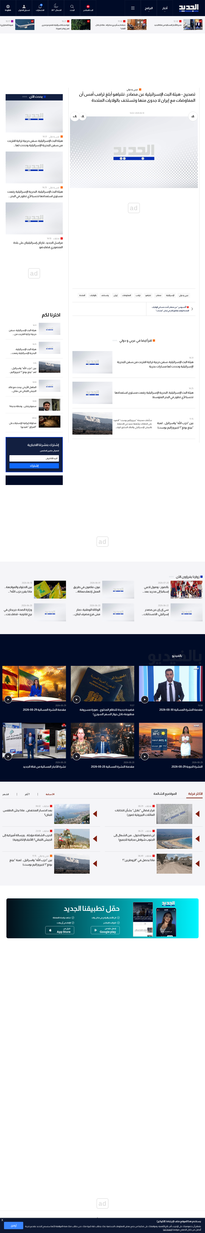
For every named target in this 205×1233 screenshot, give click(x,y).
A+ (75, 116)
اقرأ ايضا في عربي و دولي (135, 340)
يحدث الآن (36, 96)
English (8, 10)
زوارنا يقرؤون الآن (187, 576)
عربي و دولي (54, 136)
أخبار (165, 8)
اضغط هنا (167, 1229)
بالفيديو (177, 655)
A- (82, 116)
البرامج (149, 8)
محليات (56, 238)
